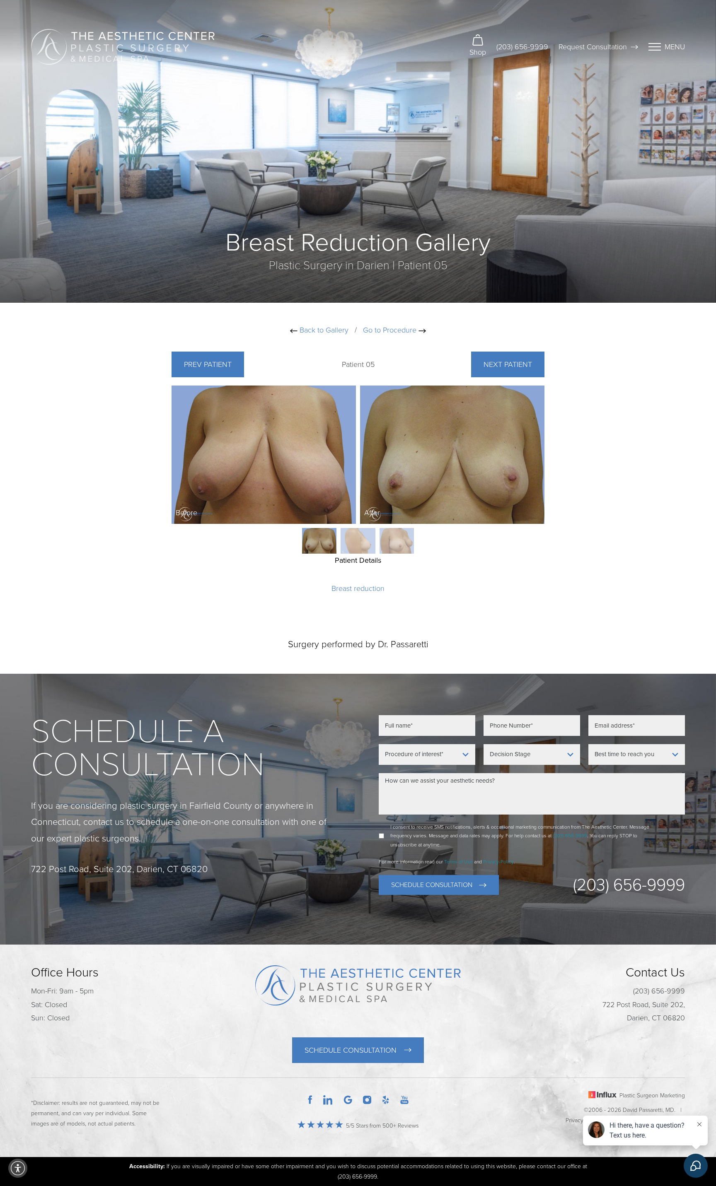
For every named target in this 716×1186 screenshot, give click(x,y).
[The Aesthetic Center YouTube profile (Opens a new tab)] (404, 1099)
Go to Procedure (390, 330)
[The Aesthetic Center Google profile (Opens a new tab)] (348, 1099)
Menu (675, 46)
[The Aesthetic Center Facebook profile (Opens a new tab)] (310, 1099)
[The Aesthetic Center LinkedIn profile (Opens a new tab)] (327, 1099)
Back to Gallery (323, 330)
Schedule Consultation (431, 885)
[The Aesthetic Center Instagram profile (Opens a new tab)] (367, 1099)
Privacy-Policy (498, 862)
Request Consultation (593, 46)
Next (508, 364)
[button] (17, 1168)
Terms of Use (458, 862)
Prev (208, 364)
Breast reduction (358, 588)
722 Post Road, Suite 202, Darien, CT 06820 (643, 1011)
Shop (477, 52)
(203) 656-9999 (522, 46)
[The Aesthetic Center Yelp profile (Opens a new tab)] (385, 1099)
